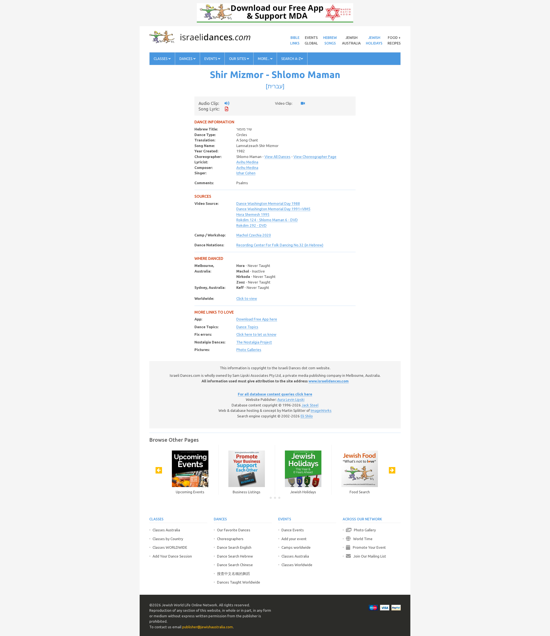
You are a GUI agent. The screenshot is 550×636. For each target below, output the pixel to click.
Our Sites (238, 59)
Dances (186, 59)
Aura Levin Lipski (290, 399)
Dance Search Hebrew (235, 556)
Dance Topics (247, 327)
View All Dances (277, 157)
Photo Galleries (248, 350)
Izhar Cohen (245, 173)
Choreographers (230, 539)
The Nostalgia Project (254, 342)
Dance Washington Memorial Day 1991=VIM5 (273, 209)
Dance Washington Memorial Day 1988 (268, 203)
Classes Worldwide (296, 565)
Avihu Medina (247, 162)
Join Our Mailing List (368, 556)
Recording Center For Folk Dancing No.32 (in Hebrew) (279, 245)
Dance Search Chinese (235, 565)
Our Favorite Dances (233, 530)
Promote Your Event (368, 547)
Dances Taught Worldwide (238, 582)
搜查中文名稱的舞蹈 (233, 574)
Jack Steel (310, 405)
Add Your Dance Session (172, 556)
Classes (161, 59)
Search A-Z (291, 59)
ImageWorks (321, 410)
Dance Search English (234, 547)
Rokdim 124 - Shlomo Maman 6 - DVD (267, 220)
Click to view (246, 298)
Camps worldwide (296, 547)
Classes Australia (166, 530)
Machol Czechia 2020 (253, 235)
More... (264, 59)
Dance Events (292, 530)
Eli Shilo (307, 416)
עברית (275, 86)
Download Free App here (256, 319)
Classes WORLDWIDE (170, 547)
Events (211, 59)
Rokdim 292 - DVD (251, 225)
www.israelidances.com (329, 381)
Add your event (294, 539)
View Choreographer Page (314, 157)
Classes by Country (168, 539)
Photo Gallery (363, 530)
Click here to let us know (256, 334)
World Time (362, 539)
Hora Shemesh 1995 (252, 214)
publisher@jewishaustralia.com (207, 627)
